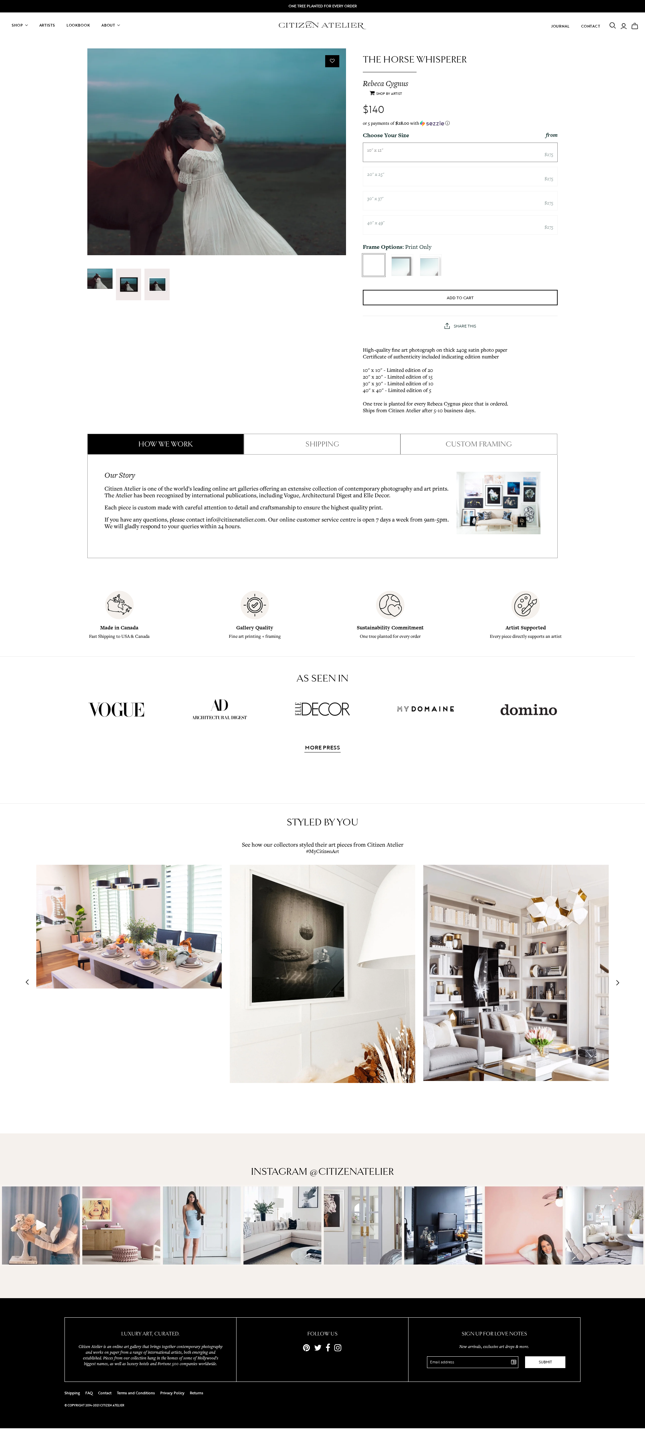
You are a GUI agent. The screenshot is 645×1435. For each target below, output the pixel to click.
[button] (460, 123)
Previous (29, 982)
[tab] (165, 444)
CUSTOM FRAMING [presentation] (478, 444)
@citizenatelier (351, 1172)
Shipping (72, 1393)
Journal (560, 26)
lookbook (78, 25)
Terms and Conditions (136, 1393)
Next (615, 982)
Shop (17, 25)
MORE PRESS (322, 748)
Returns (196, 1393)
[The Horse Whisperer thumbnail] (100, 279)
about (108, 25)
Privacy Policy (172, 1393)
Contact (590, 26)
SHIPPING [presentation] (322, 444)
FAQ (89, 1393)
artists (47, 25)
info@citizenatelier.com (235, 519)
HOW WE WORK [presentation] (165, 444)
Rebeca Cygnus (385, 83)
